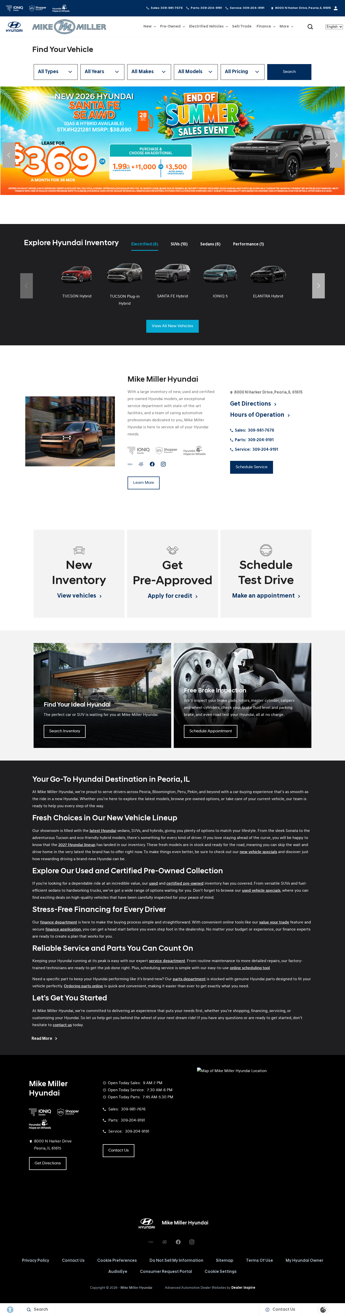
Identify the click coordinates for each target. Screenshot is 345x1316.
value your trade (274, 922)
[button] (310, 27)
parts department (189, 979)
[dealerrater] (141, 464)
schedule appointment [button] (210, 731)
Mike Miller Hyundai (136, 1288)
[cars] (130, 464)
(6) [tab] (210, 244)
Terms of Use (259, 1261)
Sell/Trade (242, 27)
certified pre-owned (185, 884)
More (284, 27)
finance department (58, 922)
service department (167, 961)
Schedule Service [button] (251, 467)
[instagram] (163, 464)
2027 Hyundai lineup (76, 845)
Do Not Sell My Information (176, 1261)
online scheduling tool (250, 968)
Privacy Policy (35, 1261)
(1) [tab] (248, 244)
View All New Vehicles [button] (172, 326)
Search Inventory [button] (64, 731)
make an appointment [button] (264, 596)
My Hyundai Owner (304, 1261)
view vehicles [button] (77, 596)
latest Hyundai (103, 831)
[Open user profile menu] (335, 8)
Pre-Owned (170, 27)
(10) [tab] (179, 244)
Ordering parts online (83, 986)
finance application (63, 930)
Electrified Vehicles (206, 27)
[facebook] (152, 464)
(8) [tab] (144, 244)
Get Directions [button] (251, 404)
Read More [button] (42, 1039)
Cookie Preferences (117, 1261)
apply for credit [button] (170, 596)
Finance (264, 27)
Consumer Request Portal (166, 1272)
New (147, 27)
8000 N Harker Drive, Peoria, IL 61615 (303, 8)
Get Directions (48, 1163)
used (153, 884)
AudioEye (117, 1272)
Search (289, 72)
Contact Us (73, 1261)
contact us (62, 1025)
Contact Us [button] (118, 1151)
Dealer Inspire (243, 1288)
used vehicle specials (261, 891)
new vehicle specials (258, 852)
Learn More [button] (143, 483)
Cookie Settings (221, 1272)
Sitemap (224, 1261)
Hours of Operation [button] (258, 415)
